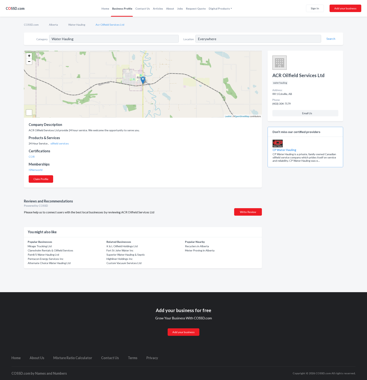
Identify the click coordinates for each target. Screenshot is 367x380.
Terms (132, 358)
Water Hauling (76, 24)
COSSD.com (31, 24)
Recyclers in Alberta (197, 246)
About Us (37, 358)
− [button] (29, 61)
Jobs (180, 8)
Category (42, 39)
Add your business (345, 8)
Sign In (315, 8)
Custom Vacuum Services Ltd (123, 263)
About (170, 8)
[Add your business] (183, 327)
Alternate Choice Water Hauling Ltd (49, 263)
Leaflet (228, 116)
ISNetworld (36, 169)
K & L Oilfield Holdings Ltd (122, 246)
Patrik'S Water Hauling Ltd (43, 254)
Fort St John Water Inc (119, 250)
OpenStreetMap (242, 116)
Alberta (53, 24)
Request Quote (196, 8)
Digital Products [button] (219, 8)
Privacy (152, 358)
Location (189, 39)
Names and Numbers (51, 373)
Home (105, 8)
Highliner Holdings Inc (119, 258)
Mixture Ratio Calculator (72, 358)
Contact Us (142, 8)
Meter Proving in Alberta (199, 250)
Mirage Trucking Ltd (40, 246)
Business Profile (122, 8)
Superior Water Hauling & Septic (125, 254)
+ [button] (29, 55)
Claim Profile (40, 179)
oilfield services (59, 143)
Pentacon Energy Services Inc (45, 258)
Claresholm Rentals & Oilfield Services (50, 250)
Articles (158, 8)
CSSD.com (15, 8)
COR (32, 156)
